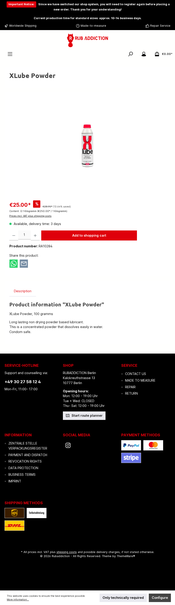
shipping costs (67, 552)
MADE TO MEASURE (140, 380)
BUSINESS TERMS (22, 474)
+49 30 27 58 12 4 (23, 381)
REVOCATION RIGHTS (25, 461)
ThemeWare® (126, 556)
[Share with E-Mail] (24, 263)
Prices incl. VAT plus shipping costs (30, 216)
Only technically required (123, 598)
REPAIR (130, 387)
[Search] (130, 54)
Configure (160, 598)
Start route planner (87, 415)
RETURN (131, 393)
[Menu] (10, 54)
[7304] (87, 145)
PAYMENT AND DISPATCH (27, 455)
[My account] (143, 54)
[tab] (22, 291)
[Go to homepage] (87, 40)
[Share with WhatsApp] (13, 263)
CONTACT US (135, 374)
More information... (18, 599)
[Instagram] (68, 445)
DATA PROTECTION (23, 468)
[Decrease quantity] (13, 235)
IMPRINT (14, 481)
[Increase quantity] (35, 235)
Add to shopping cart (89, 235)
